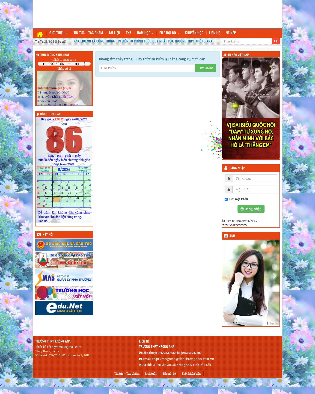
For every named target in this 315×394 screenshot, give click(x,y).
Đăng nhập (237, 168)
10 (49, 188)
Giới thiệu (57, 33)
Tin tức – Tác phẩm (88, 33)
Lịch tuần (151, 373)
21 (79, 194)
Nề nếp (231, 33)
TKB (128, 33)
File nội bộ (168, 33)
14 (79, 188)
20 (72, 194)
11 (56, 188)
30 (41, 204)
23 (41, 199)
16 (41, 194)
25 (56, 199)
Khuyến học (194, 33)
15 (87, 188)
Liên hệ (214, 33)
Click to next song (64, 59)
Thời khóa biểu (191, 373)
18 (56, 194)
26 (64, 199)
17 (49, 194)
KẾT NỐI (48, 235)
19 (64, 194)
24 (49, 199)
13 (72, 188)
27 (72, 199)
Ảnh (232, 236)
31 (49, 204)
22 (87, 194)
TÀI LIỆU (114, 33)
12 (64, 188)
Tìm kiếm (205, 68)
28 (79, 199)
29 (87, 199)
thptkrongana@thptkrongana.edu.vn (183, 358)
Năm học (144, 33)
